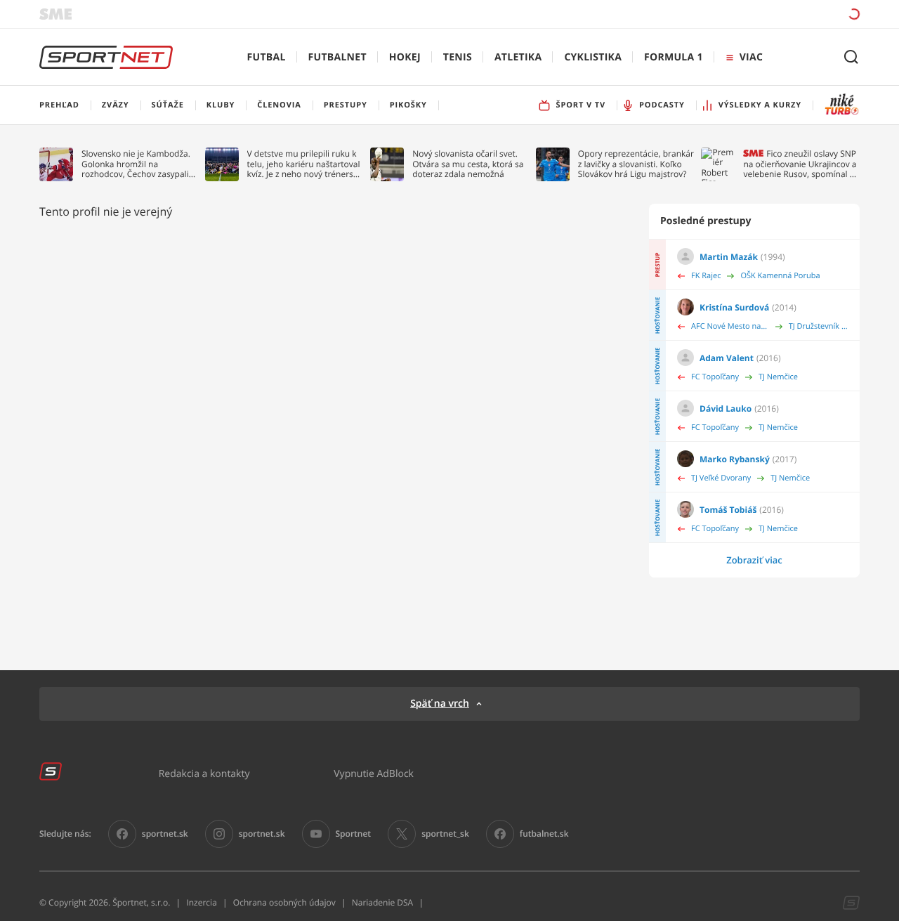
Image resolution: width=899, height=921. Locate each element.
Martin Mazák (729, 257)
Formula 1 (673, 57)
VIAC (751, 57)
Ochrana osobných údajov (284, 902)
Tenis (457, 57)
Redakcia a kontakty (204, 773)
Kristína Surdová (734, 307)
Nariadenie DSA (383, 902)
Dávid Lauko (726, 408)
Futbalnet (337, 57)
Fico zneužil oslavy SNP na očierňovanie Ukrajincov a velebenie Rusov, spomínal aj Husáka (799, 164)
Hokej (405, 57)
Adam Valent (727, 358)
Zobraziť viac (754, 560)
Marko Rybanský (735, 459)
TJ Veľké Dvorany (721, 478)
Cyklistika (593, 57)
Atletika (518, 57)
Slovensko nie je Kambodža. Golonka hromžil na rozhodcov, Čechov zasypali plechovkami (135, 164)
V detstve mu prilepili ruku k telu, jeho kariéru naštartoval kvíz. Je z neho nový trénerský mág (304, 164)
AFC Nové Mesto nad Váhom (730, 326)
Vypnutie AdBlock (374, 773)
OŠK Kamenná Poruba (780, 275)
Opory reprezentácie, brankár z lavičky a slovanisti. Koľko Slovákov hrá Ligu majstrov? (636, 164)
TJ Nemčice (778, 377)
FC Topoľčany (715, 377)
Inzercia (201, 902)
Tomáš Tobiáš (728, 510)
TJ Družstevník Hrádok (818, 326)
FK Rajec (706, 275)
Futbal (266, 57)
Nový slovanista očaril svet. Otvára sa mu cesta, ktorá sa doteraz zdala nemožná (467, 164)
